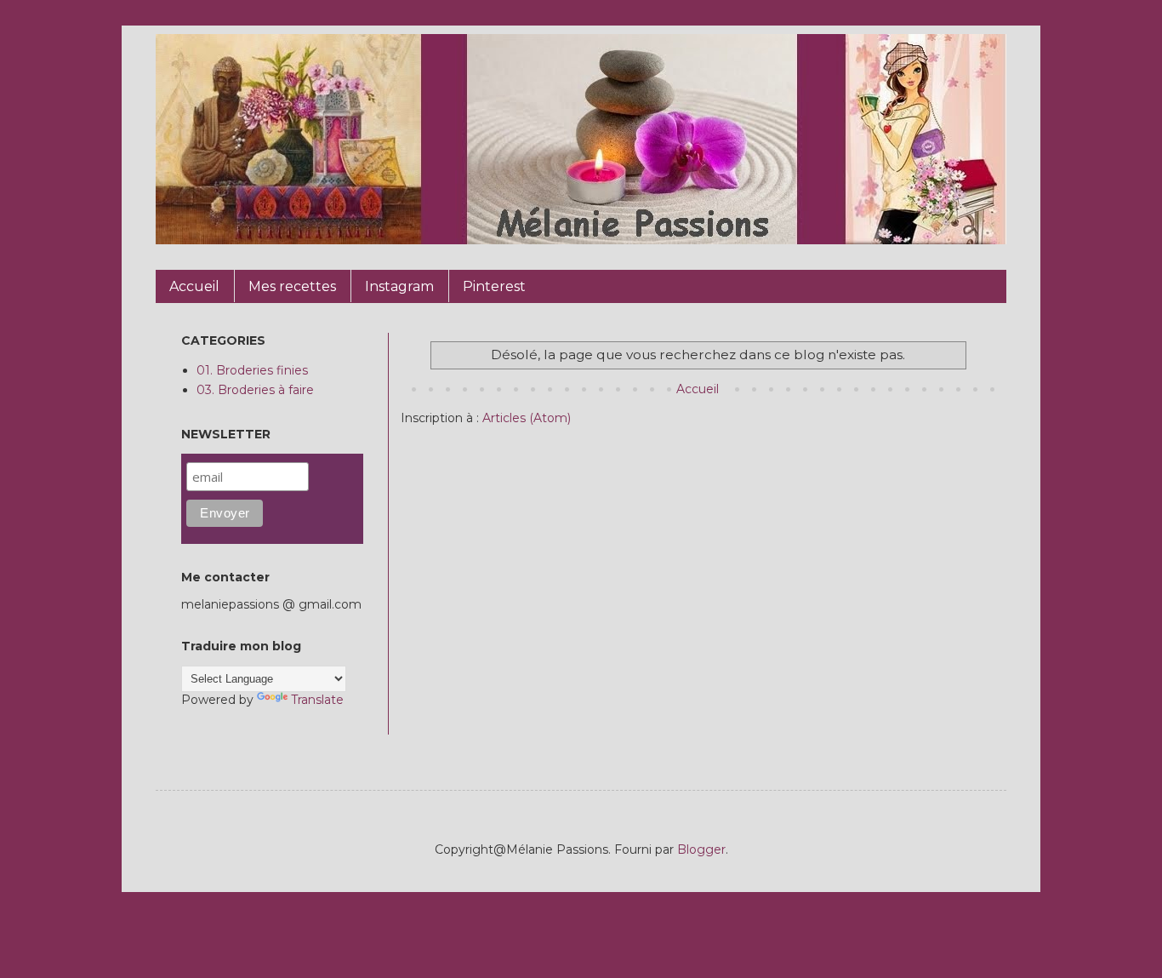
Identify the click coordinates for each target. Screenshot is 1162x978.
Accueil (697, 389)
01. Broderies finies (252, 370)
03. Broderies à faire (255, 389)
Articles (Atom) (526, 418)
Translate (317, 699)
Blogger (701, 849)
